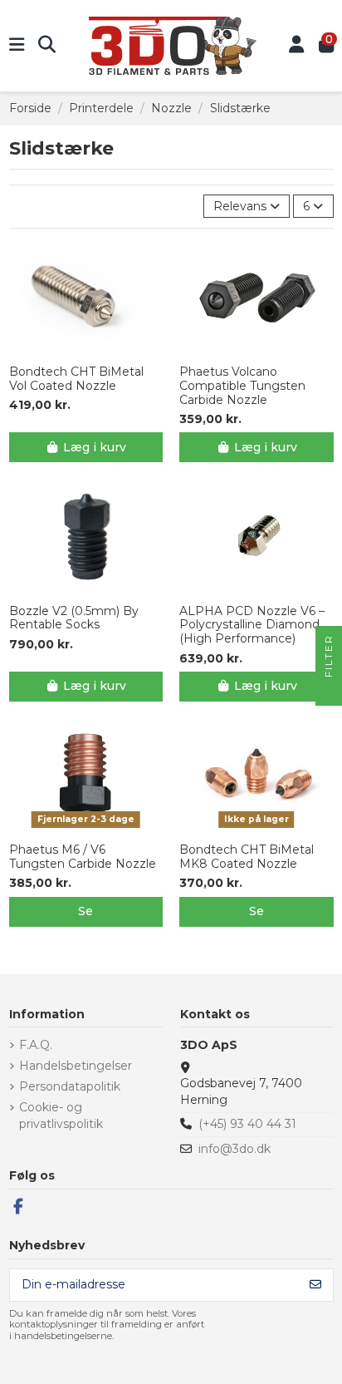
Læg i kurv (94, 447)
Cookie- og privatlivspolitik (61, 1115)
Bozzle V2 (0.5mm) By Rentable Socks (74, 618)
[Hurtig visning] (97, 350)
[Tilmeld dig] (315, 1285)
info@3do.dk (234, 1148)
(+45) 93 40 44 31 (247, 1123)
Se (85, 911)
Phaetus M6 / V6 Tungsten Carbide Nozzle (82, 857)
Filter (328, 658)
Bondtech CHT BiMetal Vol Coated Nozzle (76, 379)
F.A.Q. (35, 1044)
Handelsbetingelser (75, 1065)
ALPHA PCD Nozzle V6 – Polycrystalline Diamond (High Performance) (252, 625)
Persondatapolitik (69, 1086)
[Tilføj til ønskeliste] (73, 350)
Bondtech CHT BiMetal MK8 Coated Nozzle (246, 857)
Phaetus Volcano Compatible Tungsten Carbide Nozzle (242, 385)
